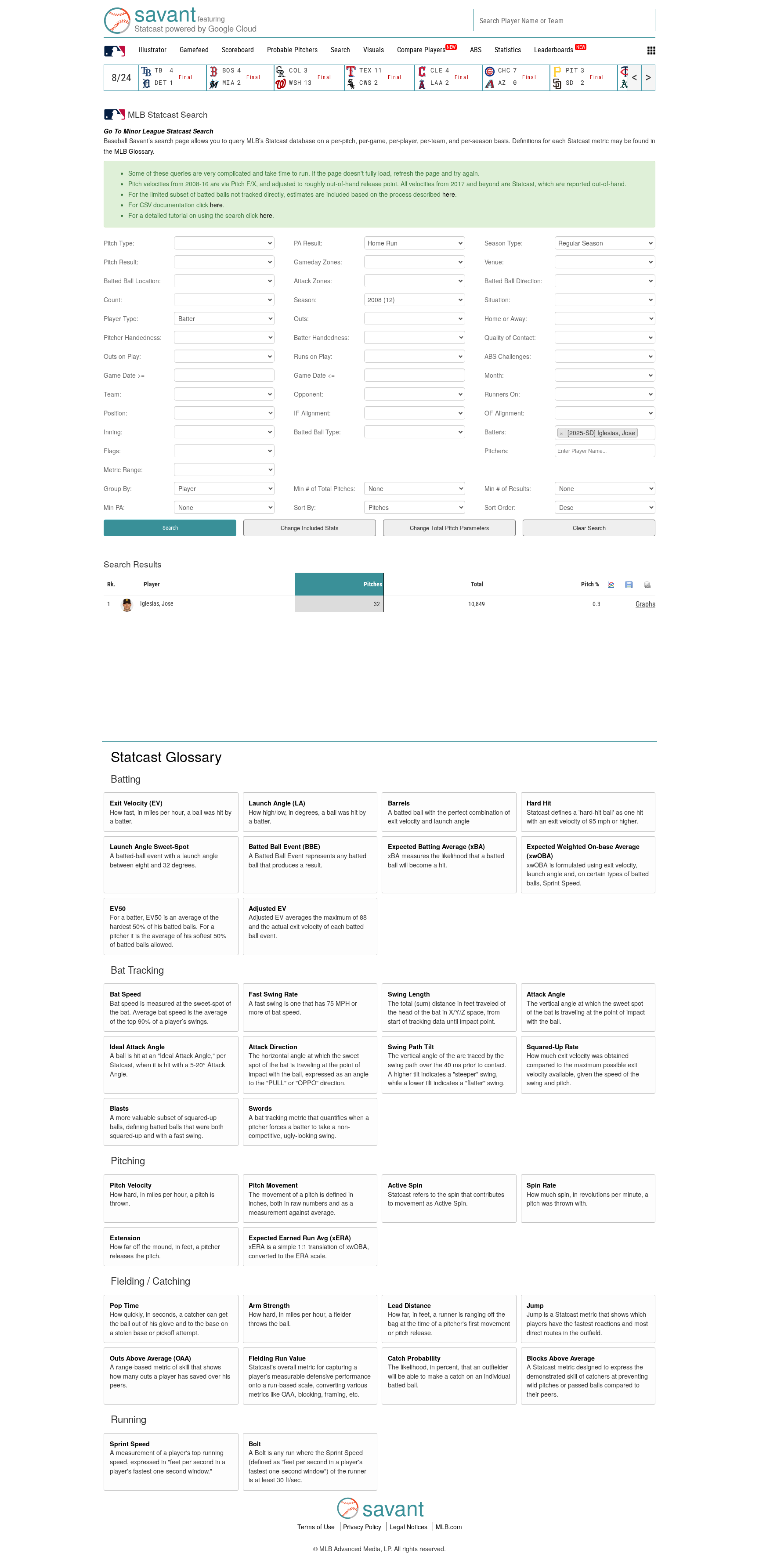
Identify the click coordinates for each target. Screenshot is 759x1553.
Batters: (495, 431)
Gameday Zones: (318, 261)
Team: (112, 394)
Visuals (373, 50)
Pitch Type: (119, 242)
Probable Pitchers (292, 50)
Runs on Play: (313, 356)
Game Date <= (314, 375)
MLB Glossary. (134, 151)
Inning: (113, 431)
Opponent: (308, 394)
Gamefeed (194, 50)
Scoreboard (238, 50)
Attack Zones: (313, 280)
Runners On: (502, 394)
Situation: (497, 299)
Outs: (301, 318)
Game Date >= (124, 375)
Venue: (494, 261)
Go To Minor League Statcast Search (158, 130)
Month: (494, 375)
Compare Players (421, 50)
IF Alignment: (312, 412)
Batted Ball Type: (317, 431)
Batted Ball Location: (132, 280)
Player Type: (121, 318)
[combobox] (564, 20)
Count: (113, 299)
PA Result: (308, 242)
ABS (475, 50)
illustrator (152, 50)
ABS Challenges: (507, 356)
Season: (305, 299)
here (448, 194)
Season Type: (503, 242)
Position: (115, 412)
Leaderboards (559, 50)
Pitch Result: (121, 261)
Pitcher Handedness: (133, 337)
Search (340, 50)
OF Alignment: (504, 412)
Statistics (508, 50)
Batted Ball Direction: (513, 280)
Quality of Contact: (510, 337)
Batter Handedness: (321, 337)
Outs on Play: (122, 356)
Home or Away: (505, 318)
